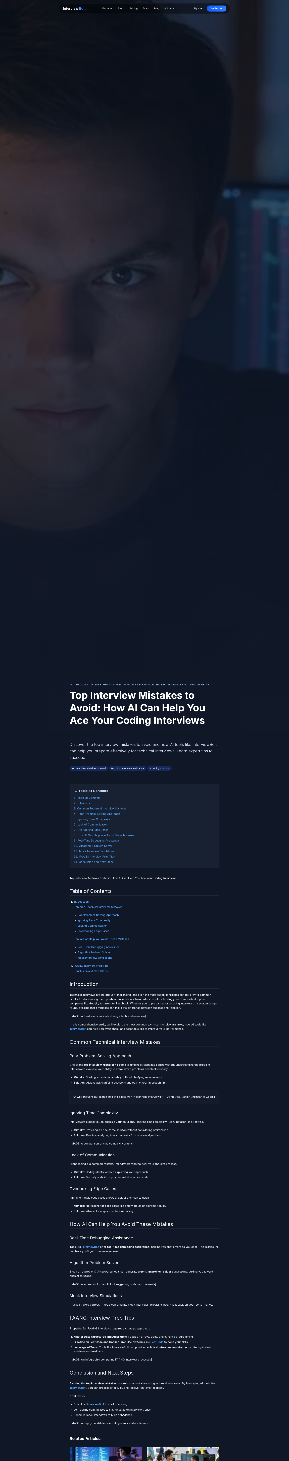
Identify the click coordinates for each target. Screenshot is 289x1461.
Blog (156, 8)
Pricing (134, 8)
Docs (146, 8)
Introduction (85, 803)
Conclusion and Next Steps (96, 862)
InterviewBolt (78, 1028)
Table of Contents (88, 797)
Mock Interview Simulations (96, 851)
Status (171, 8)
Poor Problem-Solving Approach (99, 813)
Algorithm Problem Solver (95, 846)
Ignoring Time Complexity (94, 819)
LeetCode (157, 1342)
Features (107, 8)
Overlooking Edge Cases (92, 829)
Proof (121, 8)
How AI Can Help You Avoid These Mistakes (105, 835)
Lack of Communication (92, 824)
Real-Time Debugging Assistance (98, 840)
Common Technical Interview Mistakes (101, 808)
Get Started (216, 8)
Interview (74, 9)
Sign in (198, 8)
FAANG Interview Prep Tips (97, 856)
